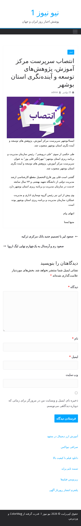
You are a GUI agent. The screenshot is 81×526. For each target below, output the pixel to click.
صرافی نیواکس (69, 447)
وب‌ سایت (72, 375)
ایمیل (73, 357)
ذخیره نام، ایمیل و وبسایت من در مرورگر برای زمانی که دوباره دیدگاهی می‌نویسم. (43, 403)
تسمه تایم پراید (69, 468)
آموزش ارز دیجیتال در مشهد (62, 436)
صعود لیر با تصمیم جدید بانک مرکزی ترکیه (47, 236)
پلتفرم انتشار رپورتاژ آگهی (63, 490)
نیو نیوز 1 (45, 12)
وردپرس (73, 518)
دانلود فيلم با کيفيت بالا (65, 458)
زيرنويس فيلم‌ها (69, 479)
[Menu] (75, 31)
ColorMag (16, 513)
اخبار (71, 52)
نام (75, 338)
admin (54, 92)
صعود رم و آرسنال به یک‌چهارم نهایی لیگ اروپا (36, 246)
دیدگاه (73, 287)
